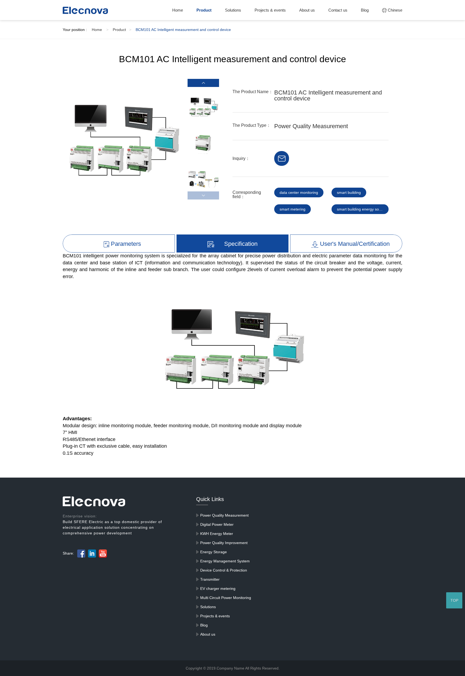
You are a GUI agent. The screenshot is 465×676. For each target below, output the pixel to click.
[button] (203, 83)
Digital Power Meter (217, 524)
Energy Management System (225, 561)
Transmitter (210, 579)
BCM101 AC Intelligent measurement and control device (183, 29)
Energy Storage (213, 552)
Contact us (337, 10)
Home (177, 10)
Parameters (125, 243)
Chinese (394, 10)
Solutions (233, 10)
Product (204, 10)
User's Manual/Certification (354, 243)
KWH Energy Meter (216, 533)
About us (307, 10)
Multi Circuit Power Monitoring (225, 598)
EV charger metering (217, 588)
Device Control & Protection (223, 570)
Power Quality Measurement (224, 515)
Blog (365, 10)
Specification (240, 243)
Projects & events (270, 10)
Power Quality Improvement (224, 543)
